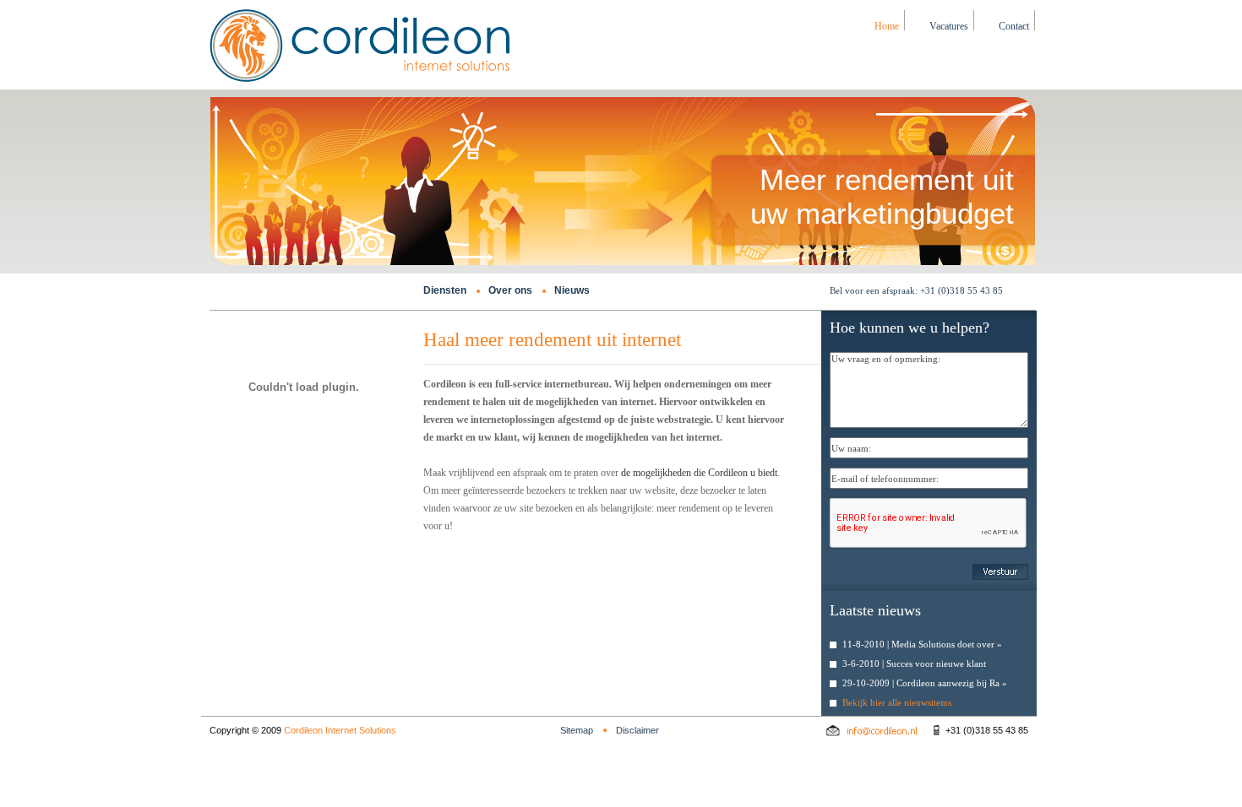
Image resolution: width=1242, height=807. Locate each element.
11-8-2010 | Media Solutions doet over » (922, 644)
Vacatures (948, 26)
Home (886, 26)
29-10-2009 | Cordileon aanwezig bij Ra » (924, 683)
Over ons (510, 290)
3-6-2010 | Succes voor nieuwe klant (914, 663)
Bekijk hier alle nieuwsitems (896, 702)
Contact (1014, 26)
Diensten (444, 290)
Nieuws (572, 290)
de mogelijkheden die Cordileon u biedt (699, 473)
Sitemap (576, 730)
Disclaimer (637, 730)
